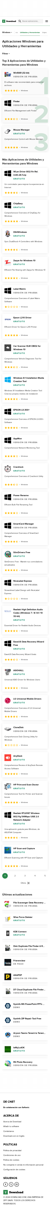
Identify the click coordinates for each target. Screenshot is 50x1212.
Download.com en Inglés (13, 1136)
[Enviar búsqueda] (20, 21)
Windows (6, 32)
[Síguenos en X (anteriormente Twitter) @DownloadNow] (11, 1184)
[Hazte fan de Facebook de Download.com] (5, 1184)
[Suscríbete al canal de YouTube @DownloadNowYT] (16, 1184)
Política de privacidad (12, 1150)
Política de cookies (11, 1160)
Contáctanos (8, 1131)
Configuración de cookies (14, 1169)
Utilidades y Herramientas (30, 32)
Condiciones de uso (12, 1155)
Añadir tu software (11, 1126)
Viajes (44, 32)
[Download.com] (9, 21)
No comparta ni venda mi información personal (23, 1165)
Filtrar (5, 53)
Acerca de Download (12, 1121)
